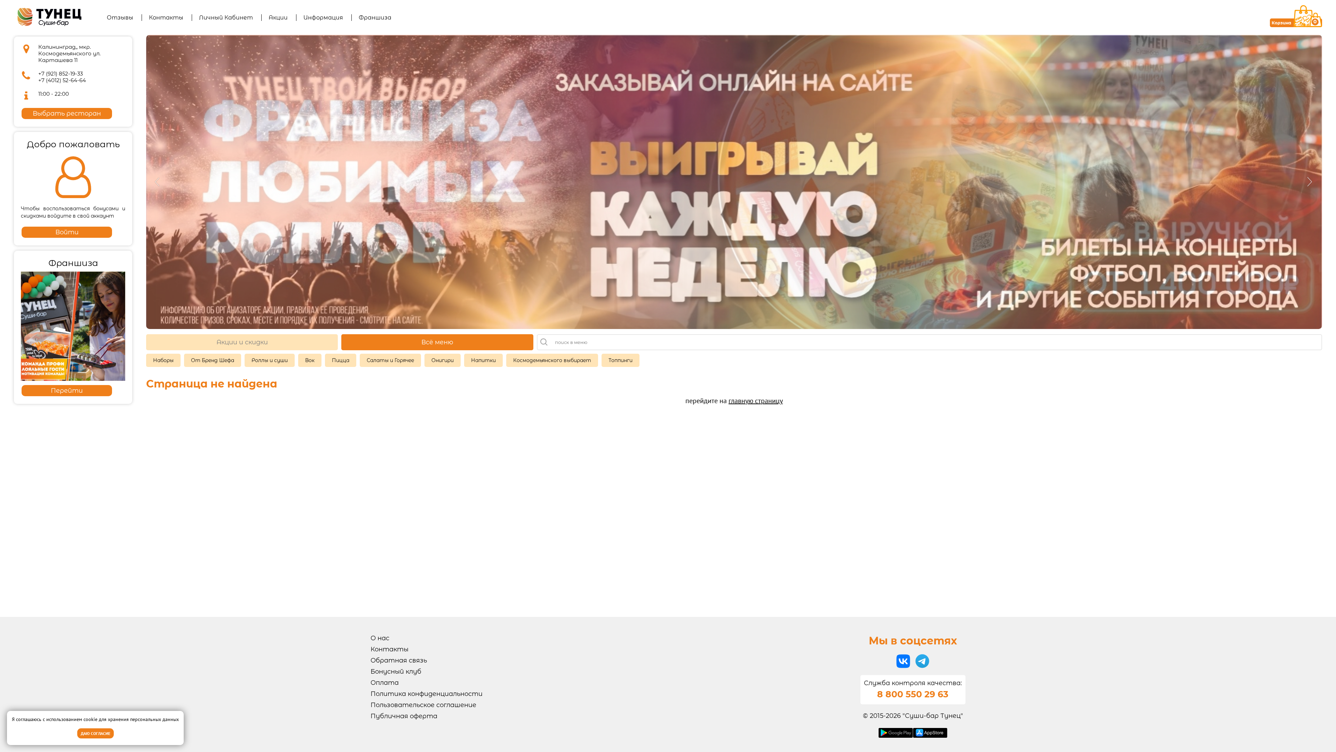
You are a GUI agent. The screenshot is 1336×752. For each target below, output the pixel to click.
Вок (310, 360)
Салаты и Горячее (390, 360)
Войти (67, 232)
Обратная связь (399, 660)
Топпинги (621, 360)
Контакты (166, 17)
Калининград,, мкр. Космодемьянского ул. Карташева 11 (69, 53)
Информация (323, 17)
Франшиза (375, 17)
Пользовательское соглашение (423, 705)
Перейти (67, 390)
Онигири (442, 360)
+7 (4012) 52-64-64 (62, 80)
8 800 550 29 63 (912, 694)
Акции (278, 17)
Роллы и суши (270, 360)
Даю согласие (95, 733)
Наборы (163, 360)
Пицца (340, 360)
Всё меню (437, 342)
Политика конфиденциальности (427, 694)
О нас (380, 638)
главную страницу (756, 400)
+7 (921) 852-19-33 (60, 73)
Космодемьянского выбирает (552, 360)
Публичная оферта (404, 716)
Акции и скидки (242, 342)
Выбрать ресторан (67, 113)
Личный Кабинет (226, 17)
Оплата (385, 683)
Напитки (483, 360)
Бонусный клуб (396, 671)
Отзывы (120, 17)
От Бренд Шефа (212, 360)
